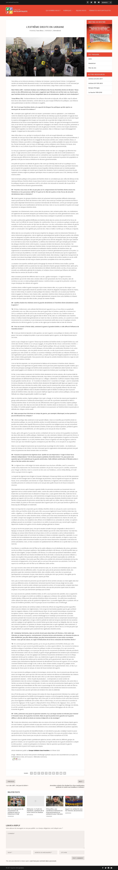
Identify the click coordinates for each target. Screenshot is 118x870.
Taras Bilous (39, 30)
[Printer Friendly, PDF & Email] (16, 759)
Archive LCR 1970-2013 (95, 83)
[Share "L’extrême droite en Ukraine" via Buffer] (53, 773)
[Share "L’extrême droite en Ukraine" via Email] (61, 773)
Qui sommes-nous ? (53, 11)
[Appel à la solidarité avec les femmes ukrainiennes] (74, 801)
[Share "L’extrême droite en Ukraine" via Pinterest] (46, 773)
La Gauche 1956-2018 (95, 92)
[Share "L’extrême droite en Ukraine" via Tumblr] (42, 773)
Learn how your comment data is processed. (43, 861)
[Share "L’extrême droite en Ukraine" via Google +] (39, 773)
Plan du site (92, 68)
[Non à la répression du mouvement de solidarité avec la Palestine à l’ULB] (16, 801)
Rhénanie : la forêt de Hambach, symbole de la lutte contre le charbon (35, 810)
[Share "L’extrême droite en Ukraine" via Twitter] (35, 773)
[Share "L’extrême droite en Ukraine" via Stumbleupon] (57, 773)
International (57, 30)
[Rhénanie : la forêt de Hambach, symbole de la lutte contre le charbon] (35, 801)
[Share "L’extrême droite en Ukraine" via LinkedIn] (50, 773)
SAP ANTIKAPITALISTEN (12, 2)
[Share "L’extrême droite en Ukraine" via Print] (64, 773)
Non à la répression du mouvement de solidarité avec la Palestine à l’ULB (15, 811)
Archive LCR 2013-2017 (95, 79)
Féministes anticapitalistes (100, 11)
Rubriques (67, 11)
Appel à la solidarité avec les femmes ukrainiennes (74, 809)
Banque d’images (94, 88)
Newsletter (92, 63)
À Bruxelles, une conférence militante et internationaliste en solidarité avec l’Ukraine (54, 811)
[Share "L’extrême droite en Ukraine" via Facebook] (31, 773)
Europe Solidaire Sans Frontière (39, 750)
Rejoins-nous (81, 11)
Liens (90, 59)
